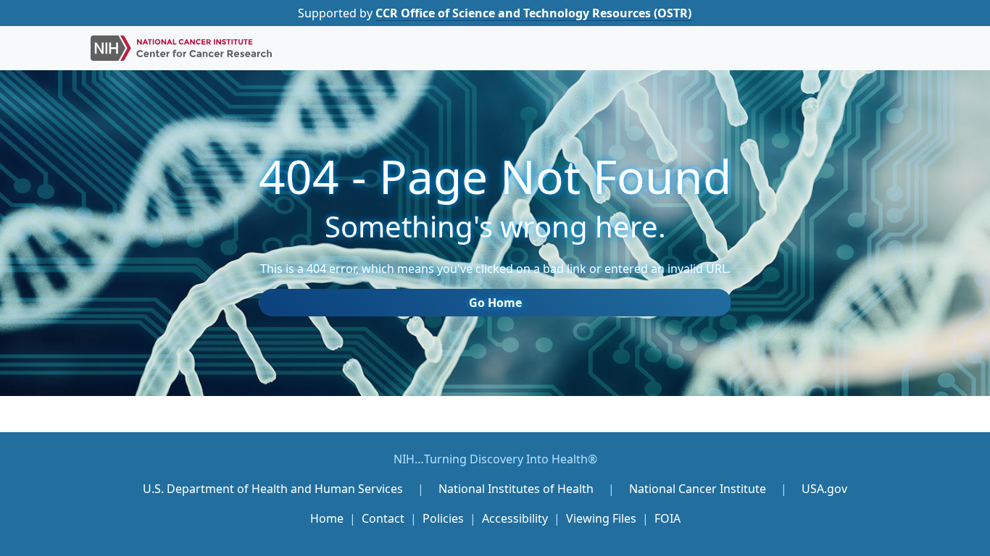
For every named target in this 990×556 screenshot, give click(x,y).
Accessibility (515, 518)
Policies (443, 518)
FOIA (667, 518)
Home (327, 518)
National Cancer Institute (697, 489)
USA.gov (824, 489)
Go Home (495, 303)
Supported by (494, 13)
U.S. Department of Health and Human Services (273, 489)
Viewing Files (601, 518)
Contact (383, 518)
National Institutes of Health (517, 489)
